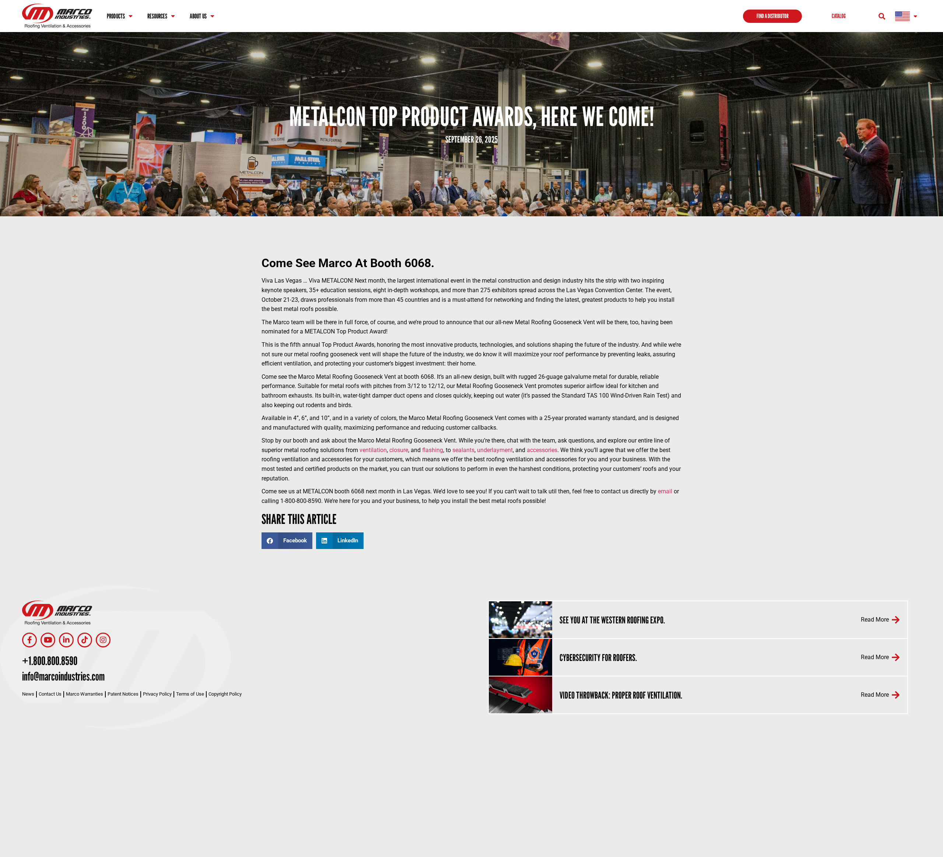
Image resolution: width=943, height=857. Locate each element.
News (28, 694)
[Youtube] (48, 640)
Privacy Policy (157, 694)
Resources (157, 16)
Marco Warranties (84, 694)
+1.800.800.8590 (49, 661)
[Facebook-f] (29, 640)
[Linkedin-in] (66, 640)
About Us (198, 16)
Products (116, 16)
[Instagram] (103, 640)
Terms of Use (190, 694)
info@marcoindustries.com (63, 676)
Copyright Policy (225, 694)
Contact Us (50, 694)
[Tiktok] (84, 640)
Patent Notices (123, 694)
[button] (882, 16)
